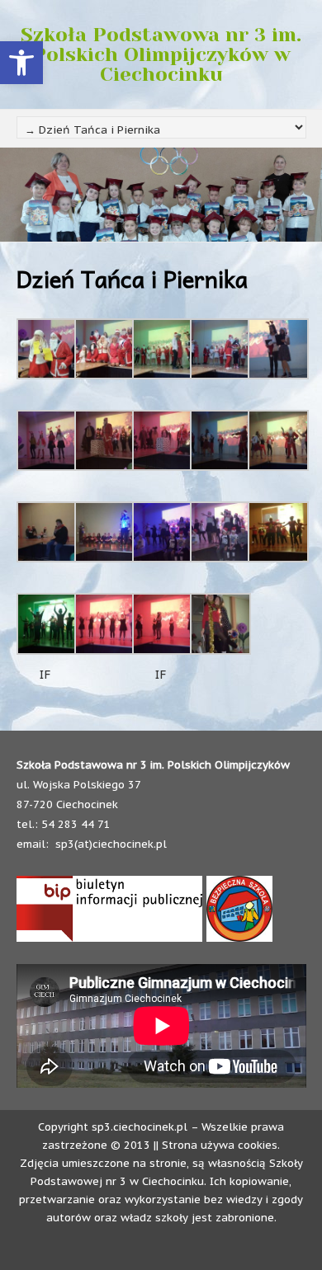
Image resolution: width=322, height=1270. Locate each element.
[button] (21, 62)
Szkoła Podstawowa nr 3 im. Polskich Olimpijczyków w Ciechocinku (161, 54)
